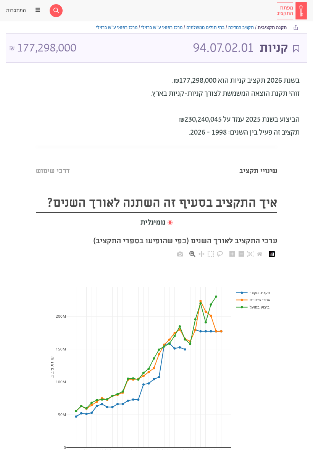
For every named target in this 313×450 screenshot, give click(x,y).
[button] (156, 222)
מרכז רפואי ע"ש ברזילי (161, 27)
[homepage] (291, 11)
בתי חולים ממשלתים (205, 27)
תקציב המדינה (241, 27)
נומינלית (153, 223)
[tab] (258, 161)
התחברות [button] (16, 10)
